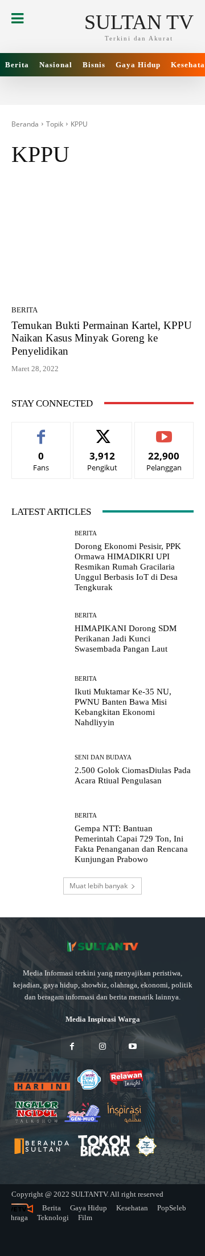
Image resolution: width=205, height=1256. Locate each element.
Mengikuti (102, 430)
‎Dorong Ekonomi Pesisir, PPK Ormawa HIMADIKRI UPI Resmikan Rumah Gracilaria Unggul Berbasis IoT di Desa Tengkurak (128, 567)
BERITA (24, 310)
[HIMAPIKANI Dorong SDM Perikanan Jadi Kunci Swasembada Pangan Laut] (38, 633)
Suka (41, 430)
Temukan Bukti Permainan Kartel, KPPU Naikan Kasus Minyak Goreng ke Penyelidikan (101, 338)
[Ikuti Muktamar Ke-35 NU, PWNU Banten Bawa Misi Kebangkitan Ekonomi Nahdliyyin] (38, 701)
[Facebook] (72, 1047)
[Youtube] (133, 1047)
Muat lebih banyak (98, 886)
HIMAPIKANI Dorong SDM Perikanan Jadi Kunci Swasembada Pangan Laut (126, 638)
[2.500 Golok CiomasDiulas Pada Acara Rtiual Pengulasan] (38, 770)
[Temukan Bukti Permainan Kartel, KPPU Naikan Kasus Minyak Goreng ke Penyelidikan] (102, 240)
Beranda (25, 124)
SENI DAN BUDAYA (103, 757)
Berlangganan (164, 430)
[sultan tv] (102, 946)
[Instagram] (102, 1047)
